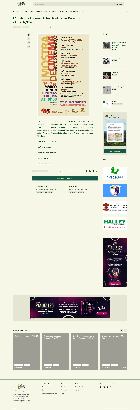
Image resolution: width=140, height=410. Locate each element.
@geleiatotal (113, 115)
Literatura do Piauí (48, 192)
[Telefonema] (107, 75)
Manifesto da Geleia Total (49, 393)
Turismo (77, 384)
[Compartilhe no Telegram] (29, 43)
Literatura (114, 60)
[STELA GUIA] (107, 104)
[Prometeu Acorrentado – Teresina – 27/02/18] (55, 351)
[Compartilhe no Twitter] (29, 39)
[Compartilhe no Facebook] (29, 35)
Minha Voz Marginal (118, 87)
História (63, 393)
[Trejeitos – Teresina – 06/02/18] (26, 351)
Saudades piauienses (117, 103)
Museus (77, 390)
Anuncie (15, 408)
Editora (114, 49)
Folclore (63, 390)
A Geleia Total (46, 384)
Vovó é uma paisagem (118, 58)
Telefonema (115, 72)
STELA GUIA (115, 101)
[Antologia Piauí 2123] (115, 262)
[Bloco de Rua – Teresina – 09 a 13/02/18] (113, 351)
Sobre (44, 387)
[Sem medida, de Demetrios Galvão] (48, 190)
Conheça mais (66, 384)
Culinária (63, 387)
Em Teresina (25, 27)
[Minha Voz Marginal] (107, 90)
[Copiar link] (29, 47)
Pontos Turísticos (80, 387)
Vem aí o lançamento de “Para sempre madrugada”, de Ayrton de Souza (119, 45)
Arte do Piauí (39, 192)
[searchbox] (74, 4)
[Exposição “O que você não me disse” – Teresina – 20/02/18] (84, 351)
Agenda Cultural (17, 27)
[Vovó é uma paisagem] (107, 61)
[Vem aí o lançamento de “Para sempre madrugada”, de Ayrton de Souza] (107, 45)
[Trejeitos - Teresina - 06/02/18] (81, 190)
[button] (14, 11)
